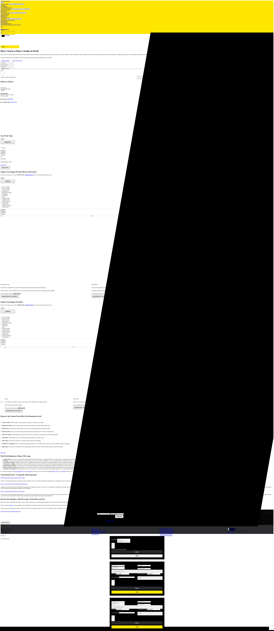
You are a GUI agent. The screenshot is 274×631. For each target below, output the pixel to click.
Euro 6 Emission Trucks (6, 23)
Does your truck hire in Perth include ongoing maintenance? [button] (14, 484)
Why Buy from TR (5, 14)
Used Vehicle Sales (5, 12)
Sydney (57, 471)
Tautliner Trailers (6, 198)
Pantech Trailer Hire (96, 529)
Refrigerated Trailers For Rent (98, 532)
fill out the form (29, 175)
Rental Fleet (3, 11)
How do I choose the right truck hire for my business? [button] (13, 491)
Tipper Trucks (5, 204)
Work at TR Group (5, 17)
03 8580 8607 (10, 99)
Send (137, 555)
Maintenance (3, 16)
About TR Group (5, 4)
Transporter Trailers (6, 205)
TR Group (11, 505)
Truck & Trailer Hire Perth (166, 534)
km (135, 578)
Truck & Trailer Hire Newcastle (167, 533)
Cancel (137, 552)
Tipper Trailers (5, 202)
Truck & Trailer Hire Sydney (166, 535)
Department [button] (8, 142)
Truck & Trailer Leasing (6, 7)
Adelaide (64, 471)
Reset (3, 152)
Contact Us (3, 32)
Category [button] (7, 181)
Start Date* (113, 573)
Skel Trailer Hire (95, 534)
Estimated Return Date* (142, 573)
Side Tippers (5, 195)
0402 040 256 (3, 165)
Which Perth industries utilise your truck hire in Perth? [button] (13, 477)
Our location (6, 60)
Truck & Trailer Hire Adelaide (166, 528)
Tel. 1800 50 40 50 (110, 521)
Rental (3, 147)
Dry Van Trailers (6, 187)
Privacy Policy (231, 533)
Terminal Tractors (6, 201)
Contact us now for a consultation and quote (10, 511)
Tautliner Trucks (6, 199)
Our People (3, 5)
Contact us (3, 535)
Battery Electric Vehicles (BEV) (8, 20)
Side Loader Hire (95, 533)
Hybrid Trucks (4, 21)
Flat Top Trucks (5, 189)
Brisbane (53, 471)
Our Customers (4, 6)
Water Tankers (5, 207)
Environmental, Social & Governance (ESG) (11, 24)
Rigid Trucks (94, 528)
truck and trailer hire (19, 471)
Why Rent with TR (5, 10)
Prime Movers (5, 191)
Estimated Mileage (115, 577)
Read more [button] (3, 452)
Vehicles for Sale (4, 15)
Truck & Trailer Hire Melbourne (167, 532)
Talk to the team (17, 60)
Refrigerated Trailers (6, 192)
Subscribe (119, 516)
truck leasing (29, 471)
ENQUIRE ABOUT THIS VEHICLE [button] (9, 296)
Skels (3, 197)
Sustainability (4, 18)
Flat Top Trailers (6, 188)
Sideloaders (4, 194)
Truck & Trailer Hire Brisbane (166, 531)
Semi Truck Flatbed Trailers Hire (99, 531)
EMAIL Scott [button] (5, 167)
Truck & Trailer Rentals (6, 9)
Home (229, 532)
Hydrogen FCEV (4, 22)
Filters (2, 139)
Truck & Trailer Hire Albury (166, 529)
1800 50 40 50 (5, 29)
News (2, 26)
